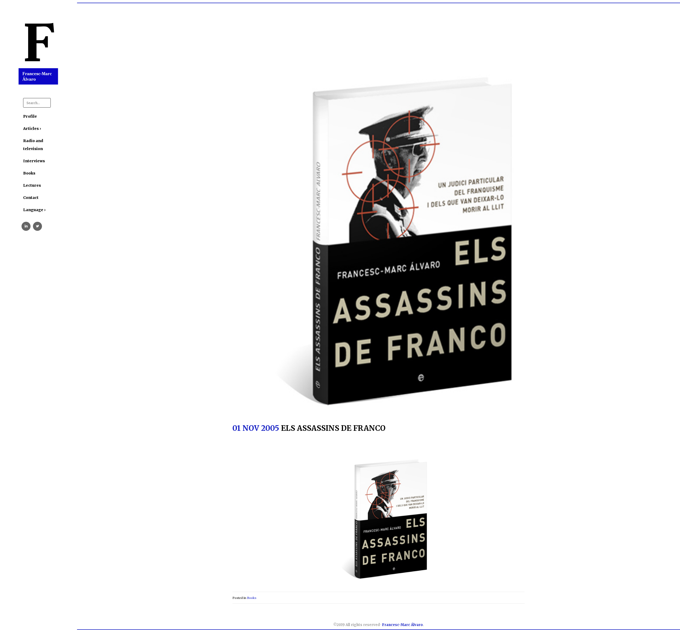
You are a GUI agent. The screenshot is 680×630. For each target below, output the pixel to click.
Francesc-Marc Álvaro (402, 625)
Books (251, 598)
